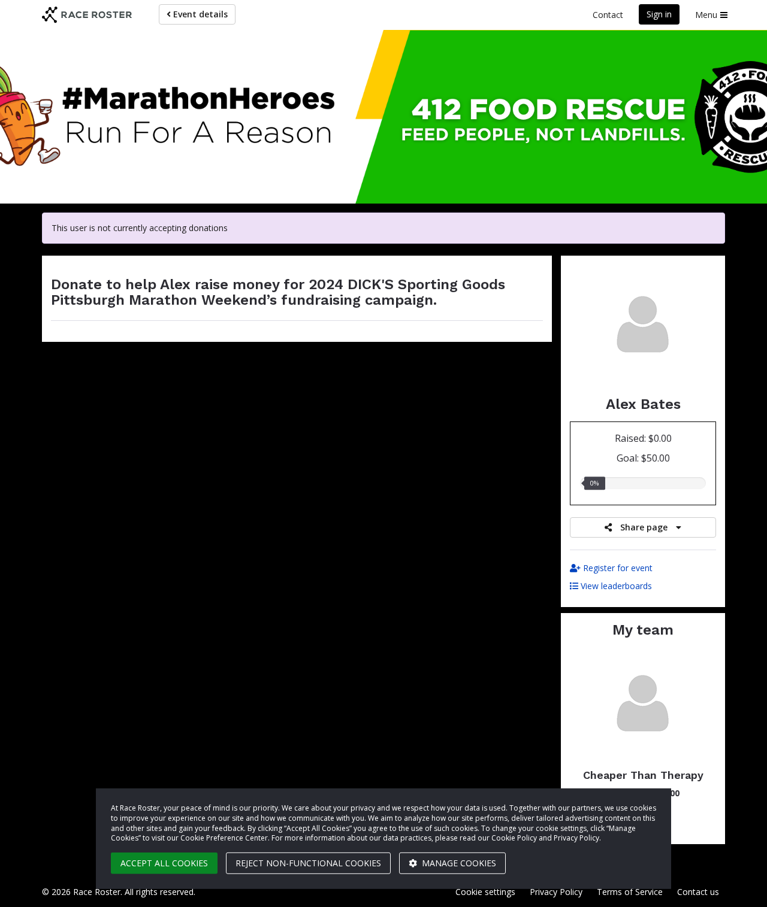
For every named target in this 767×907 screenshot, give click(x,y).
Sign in (659, 14)
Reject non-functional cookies (308, 863)
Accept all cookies (164, 863)
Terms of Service (630, 891)
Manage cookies (457, 863)
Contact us (698, 891)
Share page (644, 527)
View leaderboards (615, 585)
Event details (199, 14)
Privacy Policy (556, 891)
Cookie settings (485, 891)
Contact (608, 14)
